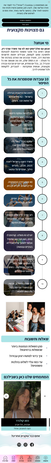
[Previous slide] (6, 396)
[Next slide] (44, 396)
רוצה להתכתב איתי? (25, 428)
